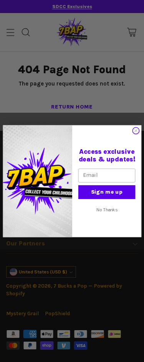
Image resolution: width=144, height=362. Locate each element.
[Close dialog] (135, 130)
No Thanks (106, 209)
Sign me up (106, 191)
